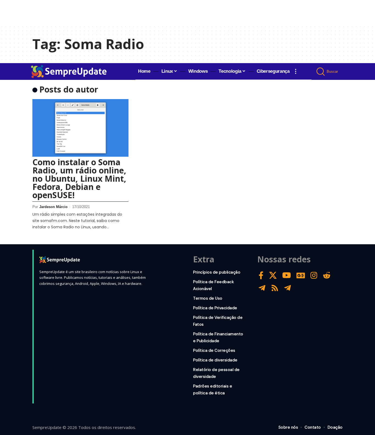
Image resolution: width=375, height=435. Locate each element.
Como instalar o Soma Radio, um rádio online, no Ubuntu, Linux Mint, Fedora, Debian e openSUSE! (79, 178)
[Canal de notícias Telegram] (287, 288)
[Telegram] (262, 288)
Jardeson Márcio (53, 207)
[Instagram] (314, 275)
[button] (295, 71)
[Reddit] (326, 275)
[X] (273, 275)
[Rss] (275, 288)
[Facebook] (261, 275)
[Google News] (300, 275)
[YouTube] (286, 275)
